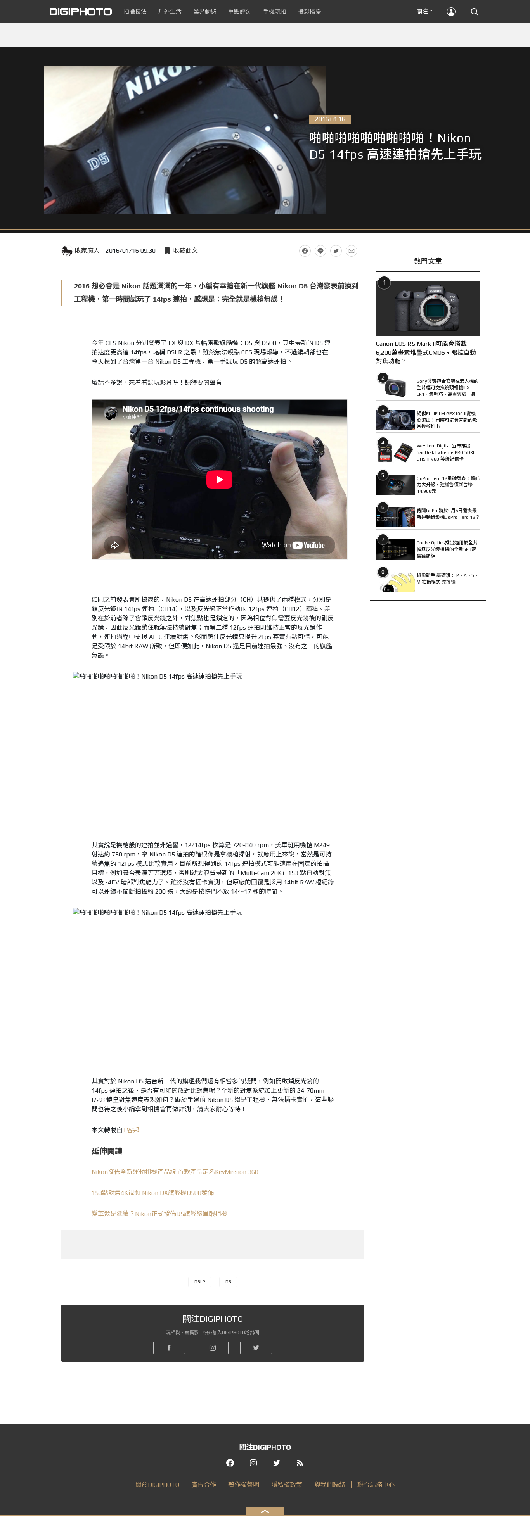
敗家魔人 (87, 250)
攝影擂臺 (309, 11)
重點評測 (239, 11)
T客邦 (131, 1130)
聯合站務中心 (376, 1484)
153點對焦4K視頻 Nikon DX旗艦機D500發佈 (153, 1193)
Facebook (305, 251)
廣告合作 (203, 1484)
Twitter (336, 251)
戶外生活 (170, 11)
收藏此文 (185, 250)
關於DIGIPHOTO (157, 1484)
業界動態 (205, 11)
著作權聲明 (243, 1484)
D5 (228, 1282)
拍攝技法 (135, 11)
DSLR (199, 1282)
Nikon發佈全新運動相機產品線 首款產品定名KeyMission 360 (175, 1172)
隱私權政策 (286, 1484)
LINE (320, 251)
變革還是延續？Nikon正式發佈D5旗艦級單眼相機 (159, 1213)
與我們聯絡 (329, 1484)
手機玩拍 (274, 11)
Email (351, 251)
